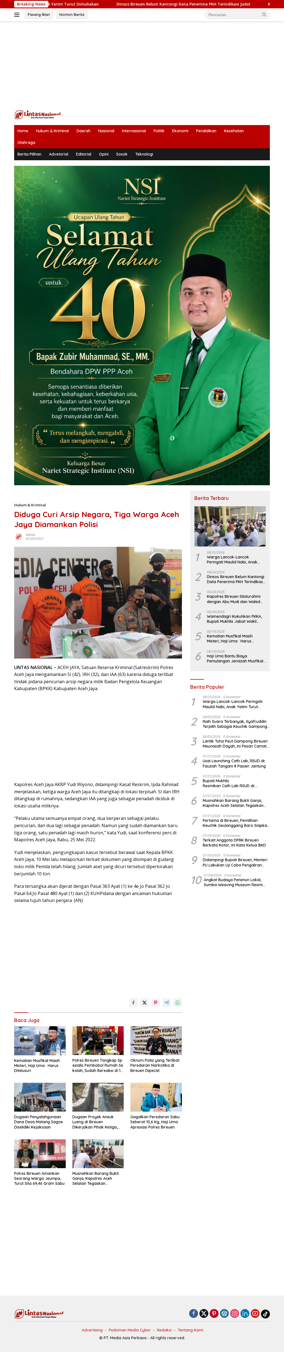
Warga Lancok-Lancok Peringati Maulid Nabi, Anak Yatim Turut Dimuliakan (232, 560)
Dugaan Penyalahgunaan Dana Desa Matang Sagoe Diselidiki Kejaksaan (38, 1121)
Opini (103, 154)
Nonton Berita (71, 14)
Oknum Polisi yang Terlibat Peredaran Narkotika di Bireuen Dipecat (154, 1065)
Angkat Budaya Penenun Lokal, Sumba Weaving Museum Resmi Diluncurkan (233, 882)
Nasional (106, 130)
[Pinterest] (214, 1314)
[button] (264, 14)
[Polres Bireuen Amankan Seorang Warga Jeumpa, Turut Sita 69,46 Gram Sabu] (40, 1153)
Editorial (83, 154)
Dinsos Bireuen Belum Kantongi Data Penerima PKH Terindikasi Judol (134, 4)
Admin (30, 534)
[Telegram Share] (167, 1002)
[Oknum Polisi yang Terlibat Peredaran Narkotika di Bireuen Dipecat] (156, 1040)
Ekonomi (180, 130)
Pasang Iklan (39, 14)
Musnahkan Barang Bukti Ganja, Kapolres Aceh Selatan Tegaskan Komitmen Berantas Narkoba (95, 1178)
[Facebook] (193, 1314)
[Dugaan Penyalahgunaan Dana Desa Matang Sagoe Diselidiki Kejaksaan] (40, 1097)
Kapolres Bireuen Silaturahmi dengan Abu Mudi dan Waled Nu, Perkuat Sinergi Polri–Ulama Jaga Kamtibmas (236, 599)
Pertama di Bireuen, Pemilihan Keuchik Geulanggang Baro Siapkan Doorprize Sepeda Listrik (236, 823)
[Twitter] (203, 1314)
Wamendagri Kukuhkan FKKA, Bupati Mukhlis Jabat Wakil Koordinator (234, 619)
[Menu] (18, 14)
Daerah (83, 130)
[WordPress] (224, 1314)
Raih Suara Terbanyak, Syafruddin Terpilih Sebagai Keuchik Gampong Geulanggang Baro (235, 724)
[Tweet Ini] (144, 1002)
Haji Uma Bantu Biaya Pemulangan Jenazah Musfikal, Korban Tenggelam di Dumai (235, 659)
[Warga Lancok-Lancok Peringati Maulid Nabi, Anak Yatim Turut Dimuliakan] (230, 526)
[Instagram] (234, 1314)
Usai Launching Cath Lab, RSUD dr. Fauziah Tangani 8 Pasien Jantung (234, 763)
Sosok (122, 154)
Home (22, 130)
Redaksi (164, 1330)
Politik (159, 130)
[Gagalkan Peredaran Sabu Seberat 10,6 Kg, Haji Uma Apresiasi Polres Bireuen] (156, 1097)
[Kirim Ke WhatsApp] (178, 1002)
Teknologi (144, 154)
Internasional (134, 130)
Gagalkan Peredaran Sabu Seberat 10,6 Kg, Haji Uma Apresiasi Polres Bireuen (155, 1121)
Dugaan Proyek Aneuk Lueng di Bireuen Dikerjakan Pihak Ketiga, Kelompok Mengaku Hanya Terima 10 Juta (97, 1122)
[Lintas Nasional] (37, 114)
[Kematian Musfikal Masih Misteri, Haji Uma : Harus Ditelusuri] (40, 1040)
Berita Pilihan (29, 154)
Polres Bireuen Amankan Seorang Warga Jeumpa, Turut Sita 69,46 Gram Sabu (39, 1178)
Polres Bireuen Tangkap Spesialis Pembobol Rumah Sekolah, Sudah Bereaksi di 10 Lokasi (97, 1065)
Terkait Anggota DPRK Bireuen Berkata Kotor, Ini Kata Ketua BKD (234, 843)
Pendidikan (206, 130)
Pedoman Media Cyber (130, 1330)
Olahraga (26, 142)
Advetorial (58, 154)
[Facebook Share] (133, 1002)
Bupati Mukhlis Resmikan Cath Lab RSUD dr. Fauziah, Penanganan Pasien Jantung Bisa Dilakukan (232, 783)
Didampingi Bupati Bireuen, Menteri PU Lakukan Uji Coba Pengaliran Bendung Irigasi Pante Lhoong (235, 862)
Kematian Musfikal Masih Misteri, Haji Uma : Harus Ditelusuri (37, 1065)
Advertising (92, 1330)
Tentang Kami (190, 1330)
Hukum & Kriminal (52, 130)
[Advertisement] (142, 65)
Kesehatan (234, 130)
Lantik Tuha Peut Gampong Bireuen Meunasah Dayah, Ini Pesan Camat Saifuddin (235, 744)
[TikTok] (265, 1314)
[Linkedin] (244, 1314)
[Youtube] (255, 1314)
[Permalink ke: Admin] (18, 536)
